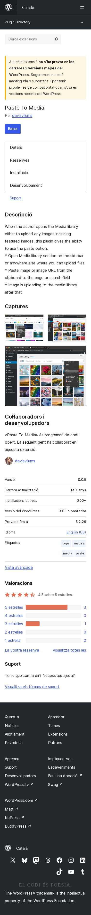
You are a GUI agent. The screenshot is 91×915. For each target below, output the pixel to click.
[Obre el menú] (83, 7)
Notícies (12, 725)
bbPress (15, 817)
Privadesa (14, 742)
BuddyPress (18, 826)
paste (80, 553)
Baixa (12, 129)
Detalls (16, 147)
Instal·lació (19, 172)
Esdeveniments (61, 767)
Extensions (58, 734)
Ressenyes (19, 160)
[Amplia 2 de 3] (79, 320)
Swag (55, 784)
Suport (16, 198)
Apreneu (12, 758)
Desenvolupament (26, 185)
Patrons (55, 742)
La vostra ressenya (22, 650)
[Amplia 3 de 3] (79, 352)
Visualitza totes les (69, 650)
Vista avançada (19, 567)
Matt (11, 809)
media (67, 553)
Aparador (56, 716)
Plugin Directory (18, 22)
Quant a (12, 716)
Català (22, 848)
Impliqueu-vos (60, 758)
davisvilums (22, 115)
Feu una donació (65, 775)
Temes (54, 725)
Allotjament (15, 734)
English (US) (76, 532)
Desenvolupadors (20, 775)
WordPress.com (21, 800)
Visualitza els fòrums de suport (32, 686)
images (79, 543)
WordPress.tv (19, 784)
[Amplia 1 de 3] (37, 320)
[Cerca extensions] (56, 39)
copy (66, 543)
